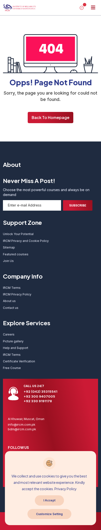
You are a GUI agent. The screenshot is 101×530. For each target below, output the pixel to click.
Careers (8, 334)
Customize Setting (49, 514)
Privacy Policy (65, 489)
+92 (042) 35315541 (40, 391)
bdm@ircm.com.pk (22, 429)
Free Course (12, 368)
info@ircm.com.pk (21, 424)
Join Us (8, 261)
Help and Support (15, 348)
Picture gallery (13, 341)
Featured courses (15, 254)
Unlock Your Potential (18, 234)
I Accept (49, 500)
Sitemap (9, 247)
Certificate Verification (19, 361)
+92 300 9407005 (39, 396)
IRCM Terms (12, 288)
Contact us (10, 308)
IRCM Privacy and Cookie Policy (26, 241)
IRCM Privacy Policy (17, 294)
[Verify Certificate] (81, 7)
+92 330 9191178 (38, 401)
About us (9, 301)
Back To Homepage (50, 117)
